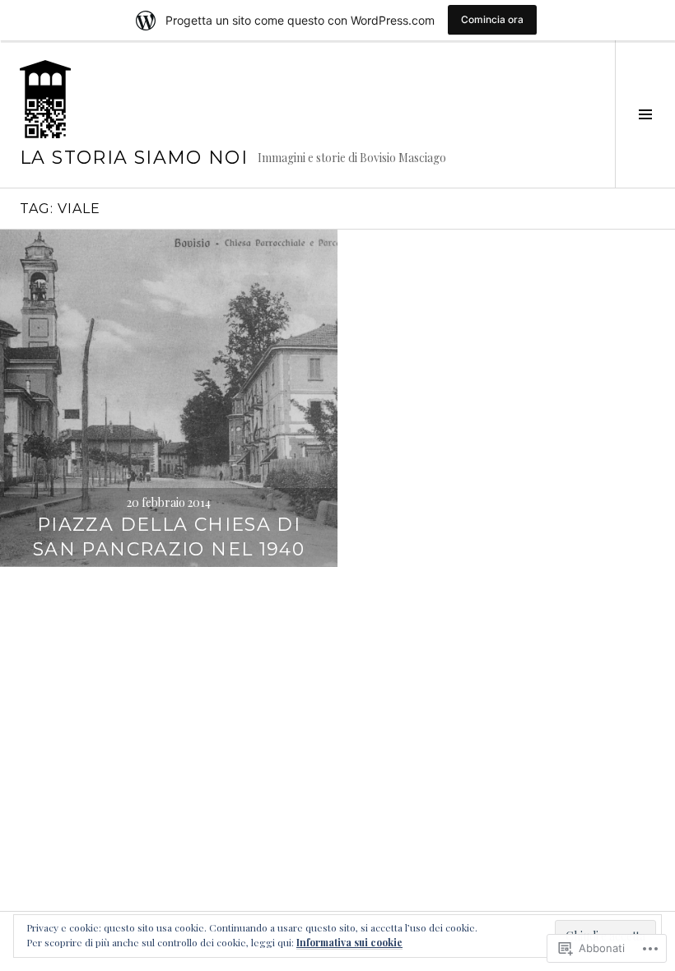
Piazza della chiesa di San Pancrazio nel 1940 (169, 536)
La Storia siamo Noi (134, 157)
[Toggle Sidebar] (645, 114)
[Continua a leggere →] (169, 398)
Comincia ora (492, 19)
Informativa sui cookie (349, 942)
